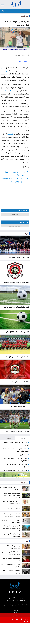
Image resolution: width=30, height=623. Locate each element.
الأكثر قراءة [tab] (8, 438)
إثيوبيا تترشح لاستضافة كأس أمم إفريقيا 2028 (16, 307)
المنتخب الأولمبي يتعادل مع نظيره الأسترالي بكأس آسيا (13, 179)
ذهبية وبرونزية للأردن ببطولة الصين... (18, 406)
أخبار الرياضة (24, 15)
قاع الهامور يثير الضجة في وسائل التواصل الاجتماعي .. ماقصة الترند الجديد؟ (11, 527)
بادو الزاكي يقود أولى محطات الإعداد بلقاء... (16, 431)
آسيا (2, 70)
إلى (2, 67)
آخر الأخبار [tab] (22, 438)
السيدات (8, 90)
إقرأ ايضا (25, 233)
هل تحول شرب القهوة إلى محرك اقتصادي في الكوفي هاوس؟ (11, 514)
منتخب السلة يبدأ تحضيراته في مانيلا (18, 257)
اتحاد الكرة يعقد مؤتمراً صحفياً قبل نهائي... (17, 331)
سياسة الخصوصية (13, 598)
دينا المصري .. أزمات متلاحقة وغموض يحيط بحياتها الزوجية (10, 546)
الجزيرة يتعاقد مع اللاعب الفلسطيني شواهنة (16, 282)
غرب (6, 70)
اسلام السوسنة (11, 600)
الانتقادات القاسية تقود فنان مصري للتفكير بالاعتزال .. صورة (11, 553)
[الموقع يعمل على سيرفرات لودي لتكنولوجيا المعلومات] (15, 612)
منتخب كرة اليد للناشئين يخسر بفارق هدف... (16, 356)
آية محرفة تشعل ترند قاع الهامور (12, 508)
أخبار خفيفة (24, 482)
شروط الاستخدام (21, 600)
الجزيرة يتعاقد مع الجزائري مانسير (20, 381)
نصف (23, 70)
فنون (26, 541)
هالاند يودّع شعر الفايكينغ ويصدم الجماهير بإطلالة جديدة (11, 502)
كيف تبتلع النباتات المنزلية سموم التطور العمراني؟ (11, 534)
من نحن (22, 598)
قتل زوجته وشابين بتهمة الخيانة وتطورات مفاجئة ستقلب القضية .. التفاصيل (11, 495)
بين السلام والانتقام (21, 454)
